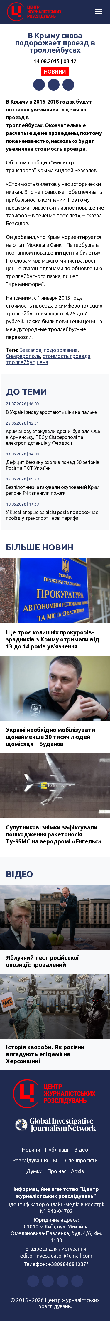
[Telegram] (68, 85)
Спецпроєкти (81, 1160)
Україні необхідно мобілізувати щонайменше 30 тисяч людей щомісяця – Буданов (50, 736)
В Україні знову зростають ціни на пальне (51, 412)
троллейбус (20, 362)
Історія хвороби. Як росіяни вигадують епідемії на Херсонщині (45, 1054)
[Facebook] (39, 85)
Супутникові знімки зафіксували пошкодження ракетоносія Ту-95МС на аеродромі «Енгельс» (53, 834)
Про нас (56, 1171)
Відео (19, 874)
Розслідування (30, 1160)
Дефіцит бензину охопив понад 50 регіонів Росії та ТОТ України (52, 465)
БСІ (56, 1160)
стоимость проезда (66, 356)
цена (42, 362)
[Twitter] (54, 85)
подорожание (61, 350)
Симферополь (23, 356)
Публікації (57, 1149)
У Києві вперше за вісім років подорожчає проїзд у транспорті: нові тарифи (52, 515)
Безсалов (30, 350)
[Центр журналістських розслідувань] (34, 12)
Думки (34, 1171)
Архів (77, 1171)
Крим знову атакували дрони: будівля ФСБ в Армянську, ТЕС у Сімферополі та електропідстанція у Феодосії (53, 437)
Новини (55, 72)
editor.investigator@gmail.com (56, 1255)
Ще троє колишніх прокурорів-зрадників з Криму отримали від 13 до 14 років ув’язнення (52, 639)
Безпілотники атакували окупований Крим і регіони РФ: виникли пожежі (54, 490)
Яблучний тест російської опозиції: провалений (42, 961)
